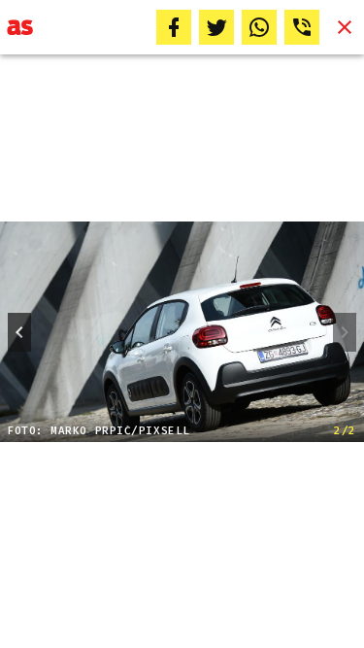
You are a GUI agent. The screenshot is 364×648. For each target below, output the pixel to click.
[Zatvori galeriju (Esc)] (344, 27)
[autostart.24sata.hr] (20, 27)
